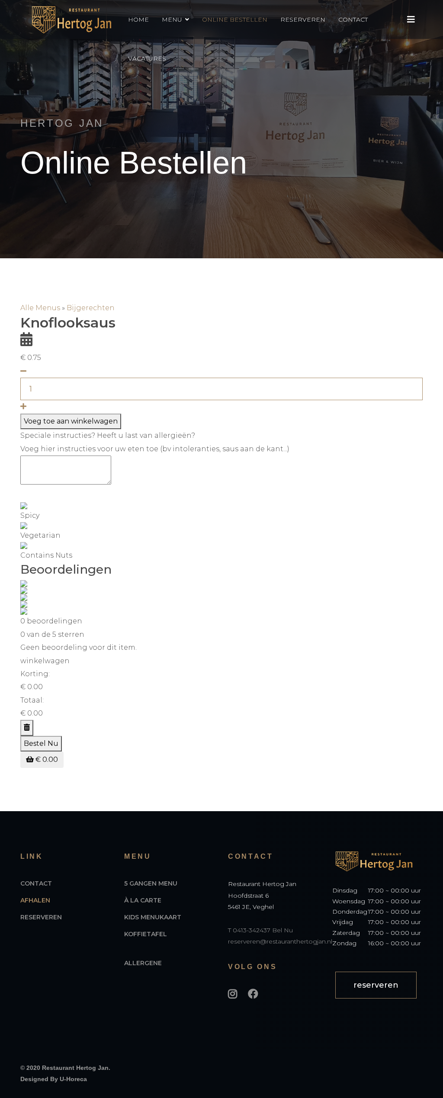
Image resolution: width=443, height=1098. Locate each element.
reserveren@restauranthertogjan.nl (280, 941)
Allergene (143, 963)
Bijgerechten (91, 308)
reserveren (375, 985)
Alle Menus (41, 308)
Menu (172, 19)
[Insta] (232, 994)
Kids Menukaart (152, 917)
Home (138, 19)
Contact (353, 19)
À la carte (142, 900)
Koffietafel (145, 934)
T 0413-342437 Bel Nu (260, 930)
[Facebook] (253, 994)
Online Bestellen (234, 19)
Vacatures (147, 58)
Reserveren (302, 19)
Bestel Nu (41, 743)
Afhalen (35, 900)
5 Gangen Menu (150, 883)
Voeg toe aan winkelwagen (71, 421)
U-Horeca (73, 1079)
